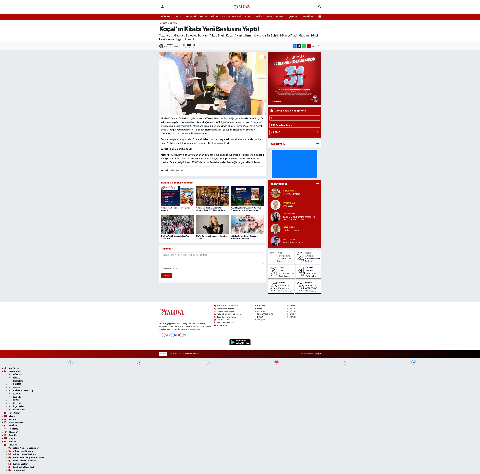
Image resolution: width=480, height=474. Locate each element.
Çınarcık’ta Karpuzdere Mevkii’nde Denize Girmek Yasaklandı (285, 288)
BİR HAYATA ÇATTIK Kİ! (293, 243)
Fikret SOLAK (289, 239)
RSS (164, 354)
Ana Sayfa (13, 368)
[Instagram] (170, 335)
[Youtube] (179, 335)
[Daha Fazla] (309, 46)
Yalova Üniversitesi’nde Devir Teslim (286, 273)
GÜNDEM (165, 17)
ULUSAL (279, 17)
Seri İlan (12, 426)
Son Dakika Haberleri (225, 323)
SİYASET (178, 17)
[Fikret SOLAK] (275, 241)
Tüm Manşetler (223, 320)
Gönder (166, 276)
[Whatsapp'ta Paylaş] (304, 46)
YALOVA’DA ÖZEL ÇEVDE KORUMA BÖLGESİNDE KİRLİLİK (311, 288)
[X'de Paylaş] (299, 46)
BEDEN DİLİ (288, 206)
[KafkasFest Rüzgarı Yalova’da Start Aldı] (177, 224)
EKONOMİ (191, 17)
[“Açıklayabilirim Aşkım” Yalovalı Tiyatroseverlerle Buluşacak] (247, 196)
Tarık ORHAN (289, 203)
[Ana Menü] (319, 16)
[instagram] (208, 362)
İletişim (12, 441)
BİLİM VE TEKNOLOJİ (231, 17)
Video (11, 416)
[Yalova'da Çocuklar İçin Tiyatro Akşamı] (177, 196)
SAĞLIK (259, 17)
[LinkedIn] (175, 335)
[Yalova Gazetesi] (242, 6)
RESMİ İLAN (308, 17)
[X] (166, 335)
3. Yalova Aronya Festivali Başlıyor (312, 258)
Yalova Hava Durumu (225, 309)
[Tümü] (317, 144)
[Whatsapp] (184, 335)
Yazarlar (12, 419)
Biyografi (13, 432)
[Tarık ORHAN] (275, 205)
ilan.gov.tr (261, 320)
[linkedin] (413, 362)
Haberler (163, 23)
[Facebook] (161, 335)
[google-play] (240, 342)
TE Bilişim (317, 354)
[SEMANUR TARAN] (275, 217)
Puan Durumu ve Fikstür (226, 317)
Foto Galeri (14, 413)
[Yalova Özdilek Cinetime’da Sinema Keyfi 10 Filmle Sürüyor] (212, 196)
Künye (11, 438)
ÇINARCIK (282, 283)
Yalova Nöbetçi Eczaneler (227, 306)
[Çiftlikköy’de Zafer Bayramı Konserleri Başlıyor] (247, 224)
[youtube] (276, 362)
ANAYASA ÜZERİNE (291, 194)
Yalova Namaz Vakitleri (226, 311)
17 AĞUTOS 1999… (292, 231)
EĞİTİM (214, 17)
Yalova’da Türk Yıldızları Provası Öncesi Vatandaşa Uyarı (284, 259)
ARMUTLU (309, 268)
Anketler (13, 435)
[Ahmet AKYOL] (275, 193)
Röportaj (13, 429)
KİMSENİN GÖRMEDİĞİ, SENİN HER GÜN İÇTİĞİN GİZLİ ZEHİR (299, 218)
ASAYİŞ (248, 17)
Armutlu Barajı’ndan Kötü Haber (311, 273)
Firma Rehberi (15, 422)
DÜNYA (260, 317)
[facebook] (70, 362)
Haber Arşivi (222, 325)
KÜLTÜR (203, 17)
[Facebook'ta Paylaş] (294, 46)
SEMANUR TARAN (290, 214)
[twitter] (139, 362)
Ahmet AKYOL (289, 191)
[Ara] (319, 6)
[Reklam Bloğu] (294, 78)
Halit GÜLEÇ (289, 227)
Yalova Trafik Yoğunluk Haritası (229, 314)
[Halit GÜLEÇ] (275, 229)
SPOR (269, 17)
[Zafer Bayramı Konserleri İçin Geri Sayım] (212, 224)
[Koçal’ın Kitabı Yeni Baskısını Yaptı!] (212, 83)
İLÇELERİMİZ (293, 17)
